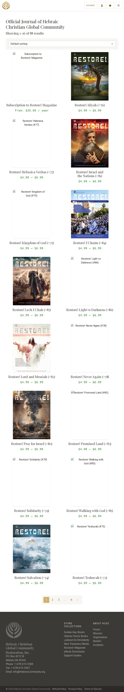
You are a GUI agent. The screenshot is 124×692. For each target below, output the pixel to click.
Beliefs (97, 641)
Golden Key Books (74, 632)
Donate (90, 5)
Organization (100, 637)
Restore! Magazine (75, 647)
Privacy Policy (75, 689)
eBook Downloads (74, 651)
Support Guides (72, 655)
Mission (97, 633)
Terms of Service (93, 689)
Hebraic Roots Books (76, 636)
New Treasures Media (76, 643)
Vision (96, 629)
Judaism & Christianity (76, 639)
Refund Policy (59, 689)
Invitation (98, 645)
